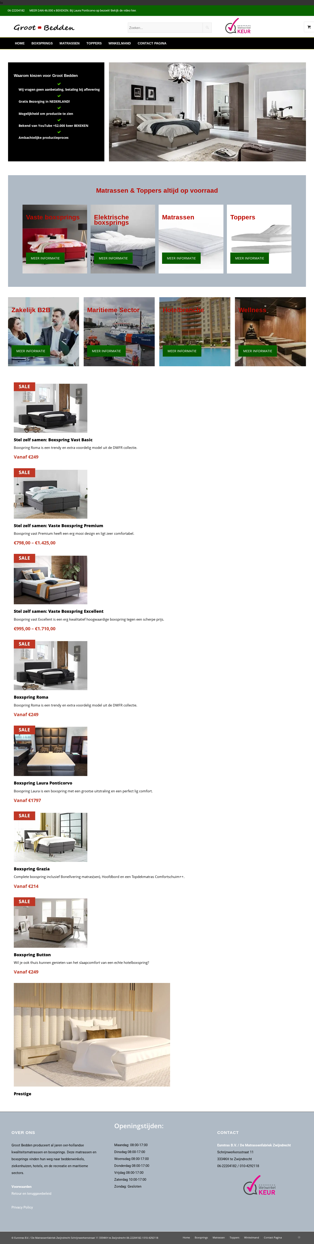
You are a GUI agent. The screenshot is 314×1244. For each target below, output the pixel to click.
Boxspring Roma (31, 697)
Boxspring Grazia (32, 869)
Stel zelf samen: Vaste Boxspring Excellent (58, 611)
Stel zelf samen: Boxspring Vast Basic (53, 439)
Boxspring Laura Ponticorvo (43, 783)
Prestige (22, 1093)
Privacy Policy (22, 1207)
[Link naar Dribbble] (299, 1237)
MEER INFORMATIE (45, 258)
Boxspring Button (32, 954)
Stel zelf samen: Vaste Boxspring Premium (58, 525)
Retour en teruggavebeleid (31, 1194)
